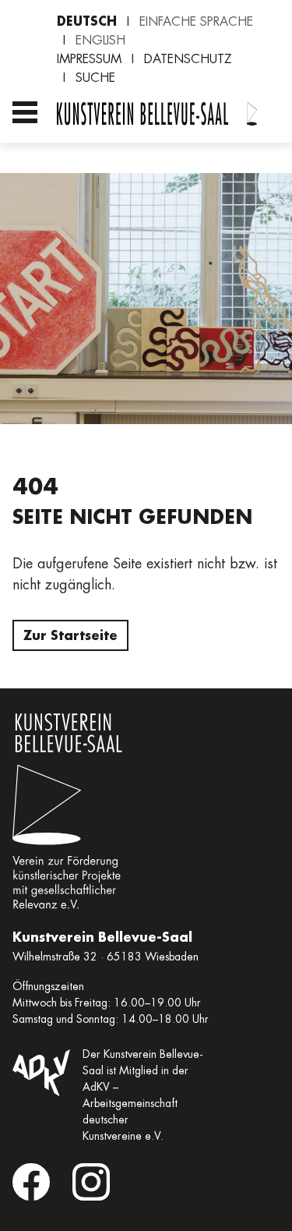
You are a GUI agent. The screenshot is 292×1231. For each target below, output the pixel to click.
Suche (95, 77)
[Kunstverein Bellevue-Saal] (252, 115)
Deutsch (87, 20)
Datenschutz (188, 59)
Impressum (89, 59)
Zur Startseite (70, 635)
